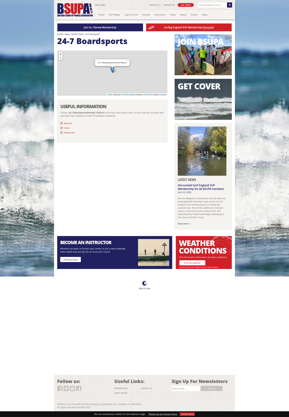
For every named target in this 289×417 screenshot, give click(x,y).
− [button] (61, 57)
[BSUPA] (72, 6)
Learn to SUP (120, 392)
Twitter (66, 388)
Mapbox (164, 94)
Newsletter (169, 5)
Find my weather (192, 262)
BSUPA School (77, 34)
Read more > (184, 223)
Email (67, 128)
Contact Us (154, 5)
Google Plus (85, 388)
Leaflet (109, 94)
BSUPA (60, 34)
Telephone (69, 132)
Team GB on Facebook (78, 388)
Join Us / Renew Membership (100, 27)
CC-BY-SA (148, 94)
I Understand (187, 414)
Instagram (72, 388)
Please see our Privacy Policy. (163, 414)
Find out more (71, 259)
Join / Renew (186, 5)
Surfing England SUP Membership (181, 28)
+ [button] (61, 54)
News (67, 34)
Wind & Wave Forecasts (210, 267)
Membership (120, 388)
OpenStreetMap (128, 94)
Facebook (59, 388)
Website (68, 123)
